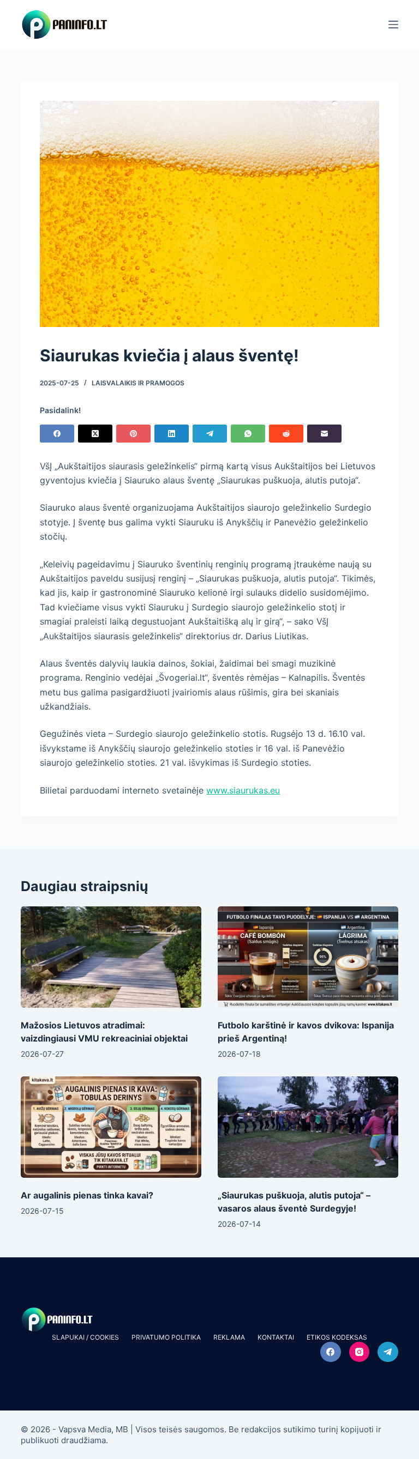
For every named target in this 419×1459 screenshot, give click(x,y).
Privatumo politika (166, 1337)
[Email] (324, 434)
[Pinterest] (133, 434)
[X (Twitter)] (95, 434)
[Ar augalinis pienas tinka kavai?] (111, 1127)
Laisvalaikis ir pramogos (138, 383)
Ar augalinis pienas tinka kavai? (87, 1195)
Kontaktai (276, 1337)
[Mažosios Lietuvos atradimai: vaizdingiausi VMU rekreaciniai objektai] (111, 957)
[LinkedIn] (171, 434)
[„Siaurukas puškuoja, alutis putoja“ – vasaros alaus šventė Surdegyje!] (308, 1127)
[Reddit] (286, 434)
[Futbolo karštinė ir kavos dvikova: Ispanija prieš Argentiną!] (308, 957)
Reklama (229, 1337)
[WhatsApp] (248, 434)
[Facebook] (57, 434)
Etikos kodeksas (337, 1337)
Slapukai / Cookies (85, 1337)
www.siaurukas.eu (243, 790)
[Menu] (393, 24)
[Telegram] (210, 434)
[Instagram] (359, 1352)
